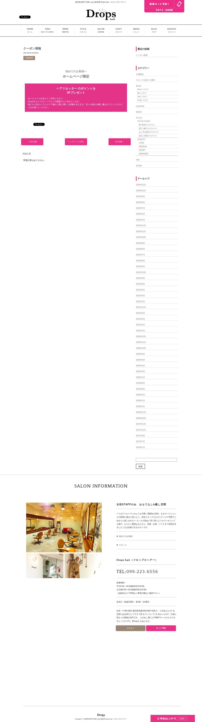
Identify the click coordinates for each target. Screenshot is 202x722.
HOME (30, 30)
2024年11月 (141, 185)
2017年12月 (141, 424)
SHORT (142, 150)
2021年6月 (140, 313)
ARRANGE (143, 154)
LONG (141, 143)
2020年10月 (141, 348)
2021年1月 (140, 331)
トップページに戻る (76, 142)
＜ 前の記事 (32, 142)
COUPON (29, 58)
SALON (101, 30)
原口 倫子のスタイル (148, 128)
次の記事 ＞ (119, 142)
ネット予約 (161, 628)
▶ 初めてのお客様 (124, 536)
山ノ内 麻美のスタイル (149, 132)
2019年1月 (140, 406)
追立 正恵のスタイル (148, 136)
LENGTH (141, 139)
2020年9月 (140, 354)
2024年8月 (140, 202)
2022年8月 (140, 284)
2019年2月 (140, 400)
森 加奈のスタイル (147, 125)
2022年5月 (140, 290)
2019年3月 (140, 395)
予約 (138, 160)
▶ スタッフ (122, 545)
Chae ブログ (142, 100)
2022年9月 (140, 278)
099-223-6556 (142, 572)
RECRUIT (171, 30)
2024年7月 (140, 208)
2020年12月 (141, 336)
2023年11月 (141, 231)
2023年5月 (140, 266)
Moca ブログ (142, 89)
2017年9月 (140, 436)
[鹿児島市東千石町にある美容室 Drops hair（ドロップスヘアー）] (101, 14)
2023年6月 (140, 261)
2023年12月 (141, 225)
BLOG (154, 30)
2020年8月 (140, 360)
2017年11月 (141, 430)
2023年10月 (141, 237)
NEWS (65, 30)
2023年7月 (140, 255)
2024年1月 (140, 220)
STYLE (83, 30)
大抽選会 (140, 74)
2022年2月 (140, 301)
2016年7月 (140, 447)
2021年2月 (140, 325)
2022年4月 (140, 295)
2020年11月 (141, 342)
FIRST (47, 30)
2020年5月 (140, 365)
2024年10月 (141, 190)
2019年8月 (140, 389)
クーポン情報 (32, 48)
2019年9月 (140, 383)
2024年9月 (140, 196)
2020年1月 (140, 377)
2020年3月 (140, 371)
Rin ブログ (142, 93)
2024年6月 (140, 214)
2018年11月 (141, 412)
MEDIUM (143, 146)
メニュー (130, 628)
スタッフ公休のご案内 (145, 80)
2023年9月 (140, 243)
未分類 (139, 165)
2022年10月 (141, 272)
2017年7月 (140, 441)
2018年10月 (141, 418)
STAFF (118, 30)
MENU (136, 30)
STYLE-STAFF (143, 121)
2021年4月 (140, 319)
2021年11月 (141, 307)
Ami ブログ (142, 96)
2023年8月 (140, 249)
